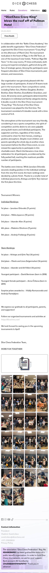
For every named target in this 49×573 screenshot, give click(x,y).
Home (3, 11)
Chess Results (9, 36)
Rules (12, 11)
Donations (22, 11)
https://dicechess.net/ (10, 320)
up (47, 519)
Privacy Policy (7, 543)
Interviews (35, 11)
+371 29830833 (8, 540)
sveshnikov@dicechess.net (12, 537)
